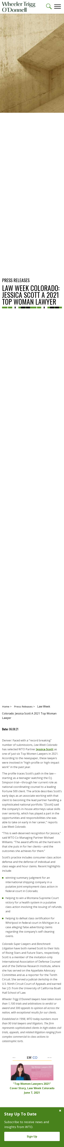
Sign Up (32, 1136)
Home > (7, 706)
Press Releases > (24, 706)
